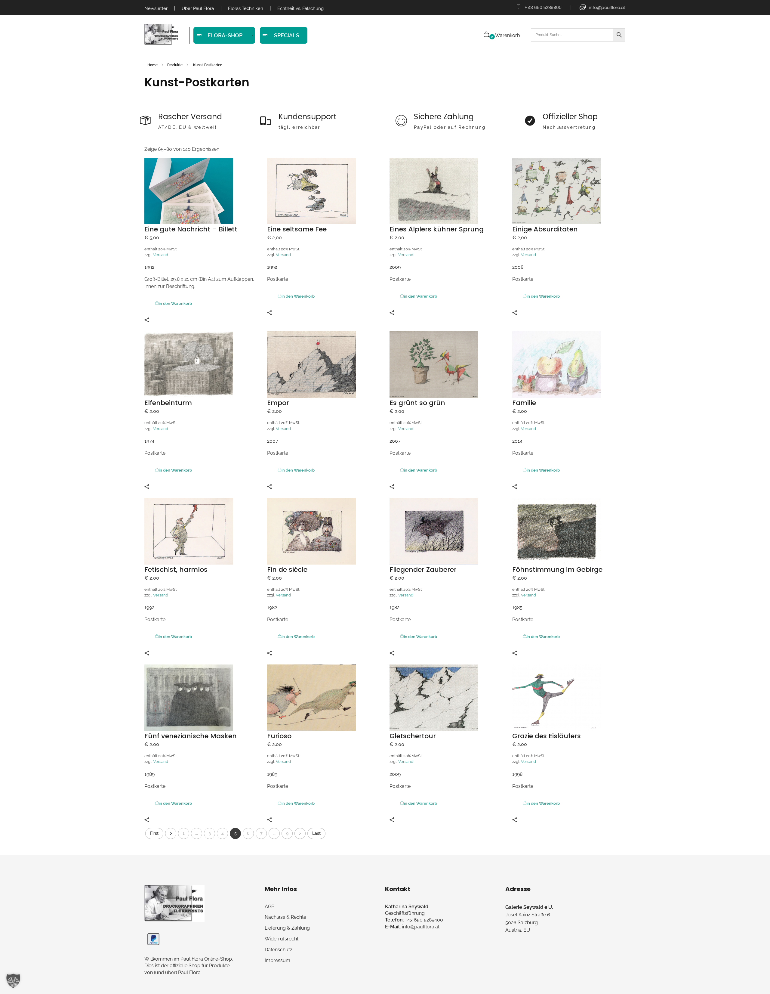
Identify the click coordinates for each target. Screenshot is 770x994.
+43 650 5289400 (543, 7)
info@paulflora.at (607, 7)
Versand (160, 254)
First (154, 833)
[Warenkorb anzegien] (486, 35)
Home (152, 65)
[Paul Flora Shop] (161, 34)
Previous (170, 833)
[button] (13, 981)
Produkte (175, 65)
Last (316, 833)
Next (300, 833)
